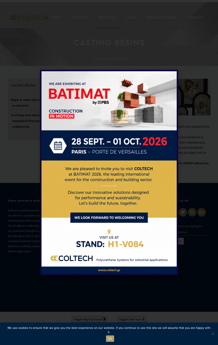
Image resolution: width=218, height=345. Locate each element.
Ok (110, 338)
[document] (109, 172)
